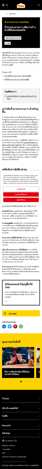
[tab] (21, 381)
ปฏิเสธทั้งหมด (21, 200)
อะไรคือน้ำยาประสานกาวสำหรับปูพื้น (17, 76)
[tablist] (21, 381)
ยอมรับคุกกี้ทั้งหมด (21, 194)
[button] (21, 398)
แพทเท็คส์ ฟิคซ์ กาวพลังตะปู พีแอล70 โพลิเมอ (21, 97)
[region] (21, 188)
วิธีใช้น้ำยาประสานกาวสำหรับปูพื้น (16, 79)
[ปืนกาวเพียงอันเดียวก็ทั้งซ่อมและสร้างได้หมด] (18, 362)
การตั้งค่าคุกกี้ (21, 189)
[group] (21, 366)
